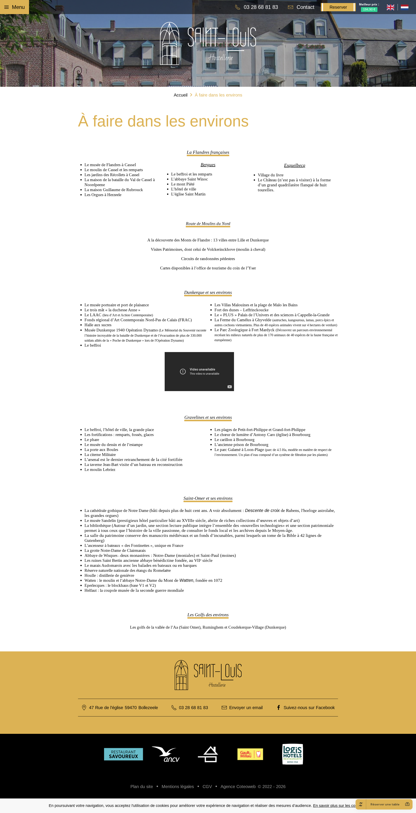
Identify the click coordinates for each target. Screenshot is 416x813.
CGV (207, 786)
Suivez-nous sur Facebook (309, 707)
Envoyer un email (246, 707)
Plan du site (141, 786)
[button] (14, 7)
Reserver (338, 7)
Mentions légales (178, 786)
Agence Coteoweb (238, 786)
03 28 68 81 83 (193, 707)
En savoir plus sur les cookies (338, 805)
